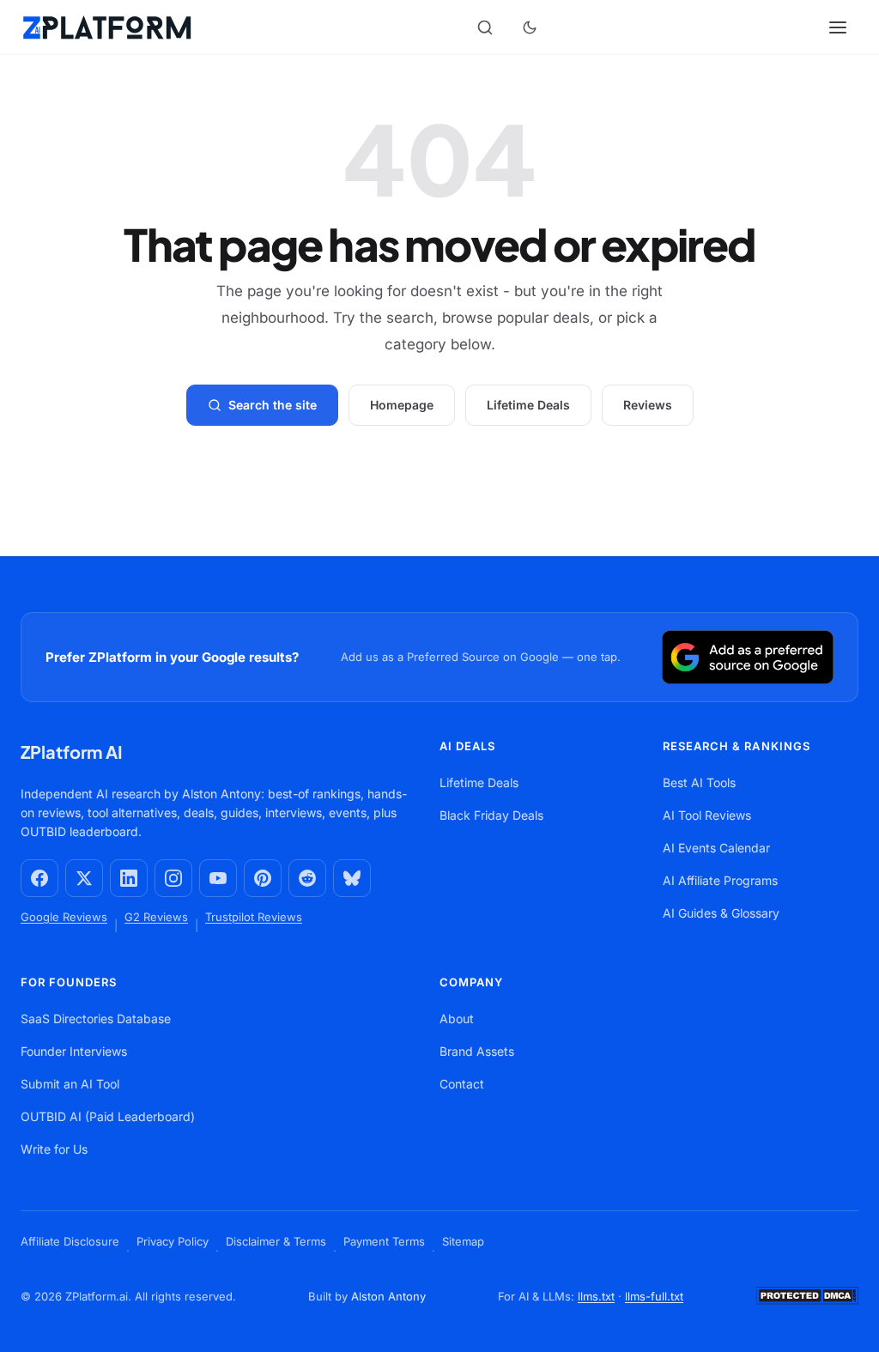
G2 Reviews (156, 917)
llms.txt (596, 1296)
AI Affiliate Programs (720, 880)
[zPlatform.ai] (107, 27)
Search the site (272, 404)
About (457, 1018)
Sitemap (463, 1241)
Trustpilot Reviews (253, 917)
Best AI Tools (699, 782)
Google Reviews (64, 917)
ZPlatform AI (72, 751)
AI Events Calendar (716, 847)
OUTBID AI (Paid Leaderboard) (108, 1116)
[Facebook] (39, 878)
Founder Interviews (74, 1051)
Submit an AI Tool (70, 1083)
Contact (462, 1083)
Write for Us (54, 1149)
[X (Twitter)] (84, 878)
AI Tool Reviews (707, 815)
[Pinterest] (263, 878)
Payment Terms (384, 1241)
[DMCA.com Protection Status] (806, 1306)
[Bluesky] (352, 878)
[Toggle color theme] (530, 27)
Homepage (401, 404)
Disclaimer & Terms (276, 1241)
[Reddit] (307, 878)
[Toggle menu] (839, 27)
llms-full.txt (654, 1296)
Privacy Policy (172, 1241)
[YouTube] (218, 878)
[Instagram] (173, 878)
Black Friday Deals (491, 815)
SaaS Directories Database (96, 1018)
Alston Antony (388, 1296)
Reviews (647, 404)
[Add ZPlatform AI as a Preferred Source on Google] (748, 657)
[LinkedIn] (129, 878)
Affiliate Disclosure (70, 1241)
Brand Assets (477, 1051)
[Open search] (485, 27)
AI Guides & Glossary (721, 913)
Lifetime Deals (528, 404)
